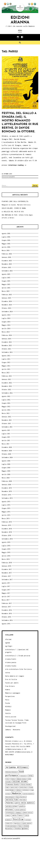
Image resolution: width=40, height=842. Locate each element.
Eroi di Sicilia (11, 679)
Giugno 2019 (6, 508)
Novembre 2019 (7, 491)
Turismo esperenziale (11, 825)
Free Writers (10, 686)
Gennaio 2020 (6, 484)
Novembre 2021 (7, 420)
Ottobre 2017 (6, 576)
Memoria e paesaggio (12, 693)
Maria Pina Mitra (21, 797)
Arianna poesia (10, 662)
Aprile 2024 (6, 328)
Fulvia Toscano (26, 784)
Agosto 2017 (6, 583)
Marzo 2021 (6, 444)
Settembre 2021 (7, 427)
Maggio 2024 (6, 325)
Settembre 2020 (7, 457)
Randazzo (18, 812)
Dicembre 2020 (7, 447)
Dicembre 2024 (7, 301)
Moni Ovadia (23, 799)
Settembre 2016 (7, 620)
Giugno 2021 (6, 437)
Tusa (19, 826)
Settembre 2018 (7, 539)
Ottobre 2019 (6, 495)
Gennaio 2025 (6, 298)
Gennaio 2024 (6, 338)
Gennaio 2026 (6, 257)
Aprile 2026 (6, 247)
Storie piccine (10, 717)
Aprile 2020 (6, 474)
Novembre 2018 (7, 532)
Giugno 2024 (6, 322)
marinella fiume (12, 799)
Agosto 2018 (6, 542)
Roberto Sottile (27, 812)
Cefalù (30, 775)
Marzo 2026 (6, 250)
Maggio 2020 (6, 471)
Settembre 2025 (7, 271)
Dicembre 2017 (7, 569)
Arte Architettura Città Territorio (18, 669)
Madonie (16, 793)
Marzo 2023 (6, 372)
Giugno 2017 (6, 590)
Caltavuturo (23, 775)
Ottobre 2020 (6, 454)
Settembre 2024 (7, 311)
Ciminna (12, 778)
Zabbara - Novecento (12, 729)
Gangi (7, 787)
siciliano (28, 819)
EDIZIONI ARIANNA (20, 781)
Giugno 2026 (6, 240)
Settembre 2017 (7, 579)
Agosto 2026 (6, 233)
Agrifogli (8, 646)
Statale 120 (8, 823)
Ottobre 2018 (6, 535)
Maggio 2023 (6, 366)
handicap (18, 790)
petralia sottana (11, 806)
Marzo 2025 (6, 291)
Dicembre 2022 (7, 383)
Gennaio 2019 (6, 525)
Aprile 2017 (6, 596)
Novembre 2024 (7, 305)
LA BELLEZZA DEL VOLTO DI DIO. (13, 211)
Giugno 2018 (6, 549)
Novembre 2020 (7, 450)
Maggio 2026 (6, 243)
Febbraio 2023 (7, 376)
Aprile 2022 (6, 410)
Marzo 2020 (6, 478)
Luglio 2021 (6, 433)
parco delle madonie (24, 803)
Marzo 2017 (6, 600)
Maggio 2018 (6, 552)
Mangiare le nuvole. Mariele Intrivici (16, 205)
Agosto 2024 (6, 315)
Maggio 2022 (6, 406)
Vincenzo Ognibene (21, 828)
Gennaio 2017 (6, 607)
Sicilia (18, 819)
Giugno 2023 (6, 362)
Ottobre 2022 (6, 389)
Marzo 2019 (6, 518)
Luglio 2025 (6, 277)
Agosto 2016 (6, 623)
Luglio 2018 (6, 545)
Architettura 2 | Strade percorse (17, 655)
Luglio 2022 (6, 400)
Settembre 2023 (7, 352)
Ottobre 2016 (6, 617)
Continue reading (18, 165)
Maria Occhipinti (10, 797)
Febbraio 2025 (7, 294)
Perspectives (10, 696)
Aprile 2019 (6, 515)
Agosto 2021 (6, 430)
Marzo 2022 (6, 413)
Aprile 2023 (6, 369)
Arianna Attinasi (17, 767)
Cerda (7, 778)
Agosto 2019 (6, 501)
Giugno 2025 (6, 281)
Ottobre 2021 (6, 423)
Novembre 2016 (7, 613)
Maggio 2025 (6, 284)
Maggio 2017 (6, 593)
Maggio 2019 (6, 512)
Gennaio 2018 (6, 566)
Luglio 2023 (6, 359)
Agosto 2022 (6, 396)
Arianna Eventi (10, 659)
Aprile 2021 (6, 440)
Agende (7, 643)
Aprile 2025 (6, 288)
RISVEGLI (8, 706)
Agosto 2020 (6, 461)
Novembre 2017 (7, 573)
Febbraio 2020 (7, 481)
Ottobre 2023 (6, 349)
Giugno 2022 (6, 403)
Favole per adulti (11, 683)
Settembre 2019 (7, 498)
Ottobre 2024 (6, 308)
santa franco (17, 815)
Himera (7, 689)
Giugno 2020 (6, 467)
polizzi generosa (20, 809)
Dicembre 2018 (7, 528)
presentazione (10, 812)
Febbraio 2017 (7, 603)
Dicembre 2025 (7, 260)
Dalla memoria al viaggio (14, 676)
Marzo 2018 (6, 559)
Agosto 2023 (6, 355)
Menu (20, 30)
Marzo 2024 (6, 332)
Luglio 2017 (6, 586)
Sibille (8, 713)
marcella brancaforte (28, 793)
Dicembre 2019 (7, 488)
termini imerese (26, 823)
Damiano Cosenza (21, 778)
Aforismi (8, 639)
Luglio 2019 (6, 505)
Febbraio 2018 (7, 562)
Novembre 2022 (7, 386)
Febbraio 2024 (7, 335)
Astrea (7, 672)
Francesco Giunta (12, 784)
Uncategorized (10, 726)
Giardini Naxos (23, 787)
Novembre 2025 (7, 264)
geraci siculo (14, 787)
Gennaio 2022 (6, 417)
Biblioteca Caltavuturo (11, 771)
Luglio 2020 (6, 464)
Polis (7, 700)
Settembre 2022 (7, 393)
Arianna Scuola (10, 666)
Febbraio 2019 (7, 522)
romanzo (8, 815)
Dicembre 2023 (7, 342)
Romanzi (8, 710)
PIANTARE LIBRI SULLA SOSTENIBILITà (15, 201)
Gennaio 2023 (6, 379)
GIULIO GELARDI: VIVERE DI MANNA (14, 208)
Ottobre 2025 (6, 267)
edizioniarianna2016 (8, 176)
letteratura (25, 790)
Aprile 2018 (6, 556)
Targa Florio (17, 823)
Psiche (7, 703)
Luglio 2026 (6, 237)
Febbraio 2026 (7, 254)
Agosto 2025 (6, 274)
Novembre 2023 (7, 345)
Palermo (9, 803)
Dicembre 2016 (7, 610)
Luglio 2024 (6, 318)
